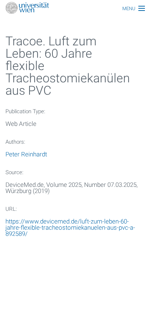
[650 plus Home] (75, 8)
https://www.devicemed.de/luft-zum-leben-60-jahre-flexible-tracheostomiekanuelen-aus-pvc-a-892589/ (70, 227)
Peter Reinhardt (26, 154)
